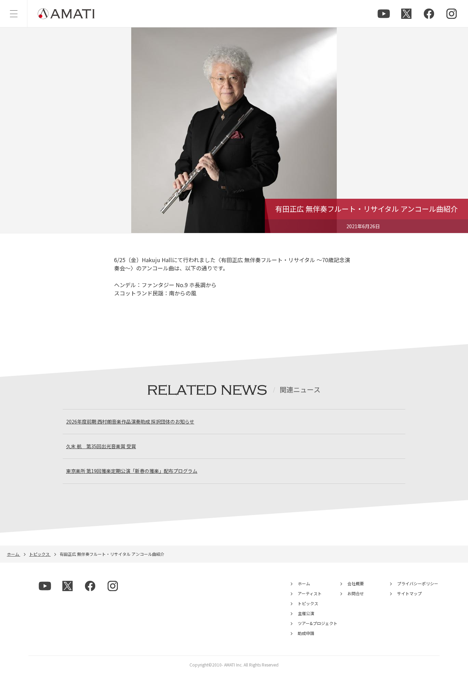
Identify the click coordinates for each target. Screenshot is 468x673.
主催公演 (306, 613)
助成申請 (306, 633)
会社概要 (355, 583)
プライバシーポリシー (417, 583)
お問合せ (355, 593)
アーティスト (310, 593)
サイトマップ (409, 593)
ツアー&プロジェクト (317, 623)
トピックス (308, 603)
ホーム (304, 583)
